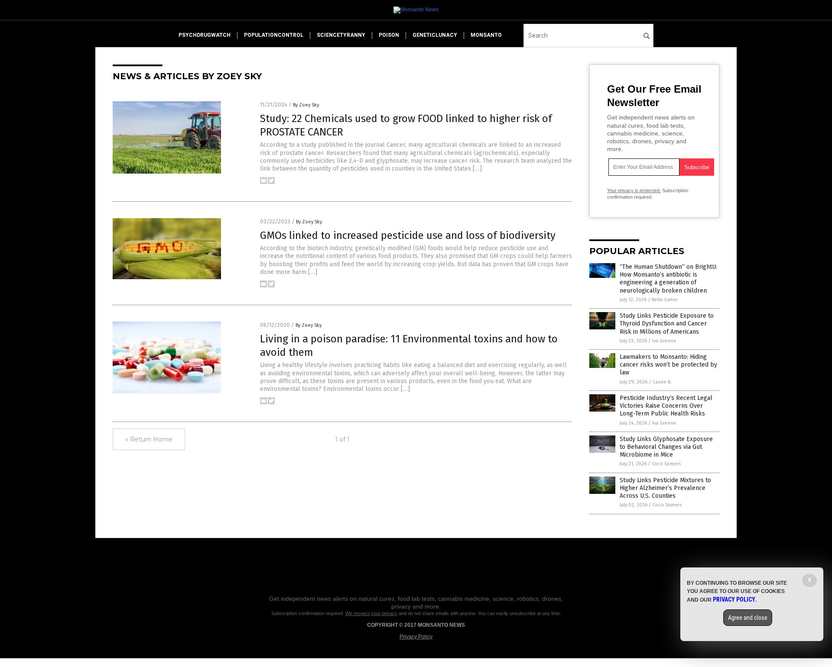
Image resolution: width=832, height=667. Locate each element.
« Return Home (148, 439)
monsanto (486, 35)
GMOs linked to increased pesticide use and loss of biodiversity (408, 235)
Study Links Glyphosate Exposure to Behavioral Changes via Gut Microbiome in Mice (666, 446)
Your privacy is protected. (634, 190)
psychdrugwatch (205, 35)
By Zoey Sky (306, 105)
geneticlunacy (435, 35)
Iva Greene (664, 341)
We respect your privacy (371, 613)
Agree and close (747, 617)
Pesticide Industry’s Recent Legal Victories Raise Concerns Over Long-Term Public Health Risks (666, 405)
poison (389, 35)
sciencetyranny (341, 35)
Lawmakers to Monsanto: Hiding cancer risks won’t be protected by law (668, 364)
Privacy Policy (416, 637)
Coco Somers (666, 464)
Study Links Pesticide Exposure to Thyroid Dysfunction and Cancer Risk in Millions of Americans (667, 323)
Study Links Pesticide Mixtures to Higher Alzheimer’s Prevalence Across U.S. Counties (665, 488)
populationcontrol (273, 35)
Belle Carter (665, 300)
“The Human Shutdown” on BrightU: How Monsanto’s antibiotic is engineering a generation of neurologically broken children (668, 278)
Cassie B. (662, 382)
